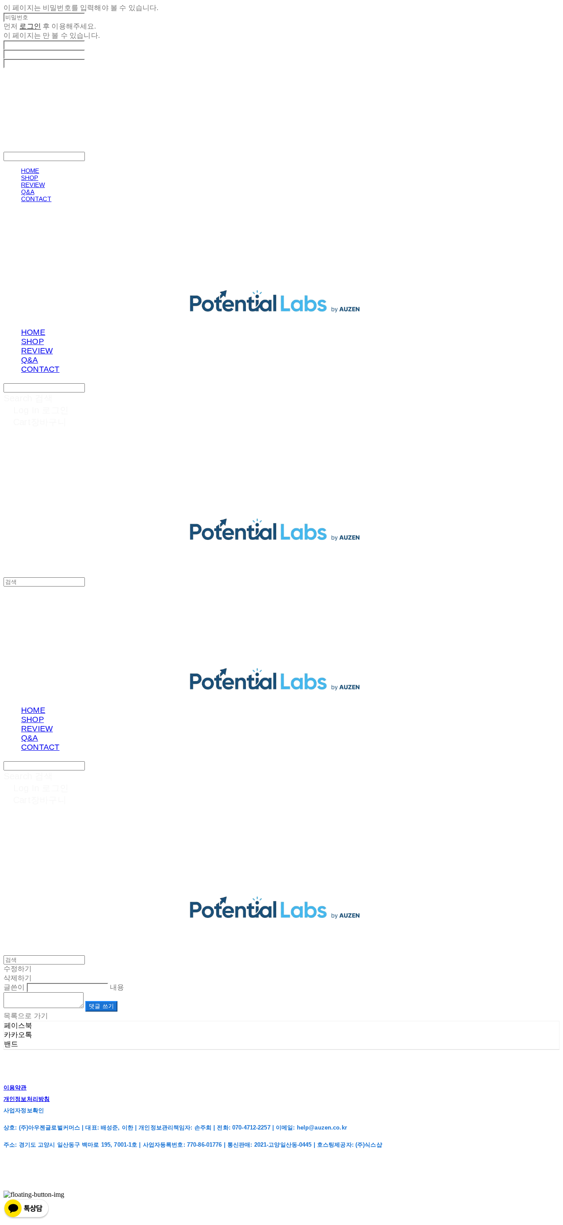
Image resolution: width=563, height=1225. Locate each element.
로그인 (29, 26)
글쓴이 (14, 987)
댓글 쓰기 (101, 1006)
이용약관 (15, 1087)
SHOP (29, 177)
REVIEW (33, 184)
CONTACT (36, 198)
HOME (30, 170)
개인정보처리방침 (27, 1099)
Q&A (27, 191)
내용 (117, 987)
